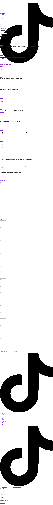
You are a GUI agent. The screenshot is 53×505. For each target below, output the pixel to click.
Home (2, 9)
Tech (2, 16)
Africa (2, 205)
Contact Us (3, 413)
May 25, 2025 (2, 167)
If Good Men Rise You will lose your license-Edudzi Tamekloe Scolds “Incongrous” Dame (14, 166)
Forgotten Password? (3, 497)
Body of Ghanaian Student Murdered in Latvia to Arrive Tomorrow (11, 172)
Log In (1, 504)
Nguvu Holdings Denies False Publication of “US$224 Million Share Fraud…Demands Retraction (16, 110)
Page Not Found (4, 28)
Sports (3, 15)
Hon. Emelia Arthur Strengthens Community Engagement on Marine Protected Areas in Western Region (17, 159)
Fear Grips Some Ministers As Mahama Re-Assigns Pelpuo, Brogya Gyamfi (12, 78)
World (2, 17)
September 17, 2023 (3, 180)
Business (3, 13)
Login (2, 66)
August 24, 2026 (2, 144)
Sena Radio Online (4, 351)
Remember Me (3, 494)
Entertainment (4, 206)
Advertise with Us (4, 414)
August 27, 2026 (2, 58)
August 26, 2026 (2, 101)
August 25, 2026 (2, 133)
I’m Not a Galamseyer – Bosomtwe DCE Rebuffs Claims (9, 89)
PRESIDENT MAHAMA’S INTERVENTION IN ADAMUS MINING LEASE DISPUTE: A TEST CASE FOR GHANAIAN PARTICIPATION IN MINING (21, 142)
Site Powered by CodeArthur (17, 351)
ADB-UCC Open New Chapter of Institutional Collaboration (10, 121)
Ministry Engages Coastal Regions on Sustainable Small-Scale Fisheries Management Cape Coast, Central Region (19, 132)
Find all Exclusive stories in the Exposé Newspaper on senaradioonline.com (12, 57)
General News (4, 16)
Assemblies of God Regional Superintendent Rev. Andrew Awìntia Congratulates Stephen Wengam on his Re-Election (19, 46)
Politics (3, 12)
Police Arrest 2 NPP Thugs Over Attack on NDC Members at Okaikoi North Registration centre (15, 179)
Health (3, 18)
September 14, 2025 (3, 161)
